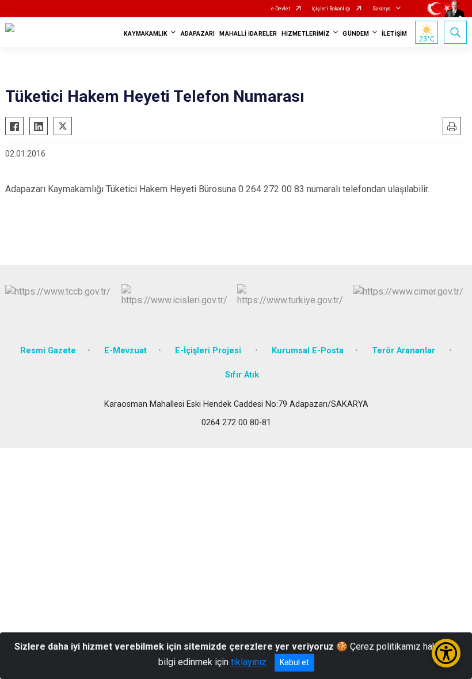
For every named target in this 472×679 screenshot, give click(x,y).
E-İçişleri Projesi (209, 351)
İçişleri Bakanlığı (331, 9)
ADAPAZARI (198, 33)
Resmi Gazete (48, 351)
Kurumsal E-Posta (308, 351)
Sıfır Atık (242, 375)
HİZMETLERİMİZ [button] (305, 33)
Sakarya (381, 9)
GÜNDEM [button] (355, 33)
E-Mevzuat (125, 351)
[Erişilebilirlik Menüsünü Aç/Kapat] (446, 653)
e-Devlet (280, 9)
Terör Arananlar (404, 351)
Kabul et (294, 662)
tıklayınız (249, 662)
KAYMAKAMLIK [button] (146, 33)
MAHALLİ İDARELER (248, 33)
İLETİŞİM (394, 33)
